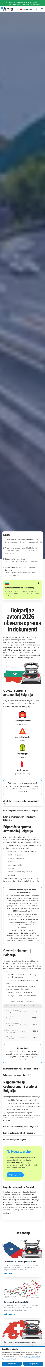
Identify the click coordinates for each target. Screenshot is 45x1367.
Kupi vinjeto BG (15, 1175)
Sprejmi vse (33, 1364)
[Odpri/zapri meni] (42, 9)
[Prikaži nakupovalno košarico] (36, 9)
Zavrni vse (12, 1364)
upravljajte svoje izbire (32, 1357)
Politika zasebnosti (9, 1359)
